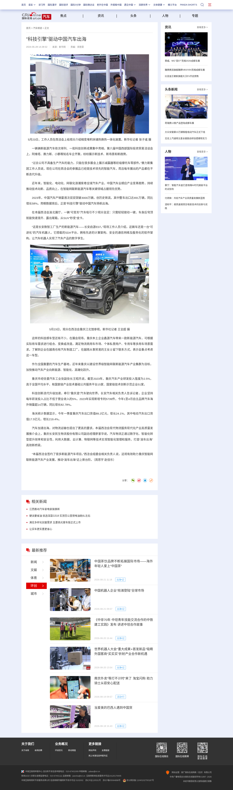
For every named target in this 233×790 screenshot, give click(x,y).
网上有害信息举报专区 (98, 756)
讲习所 (42, 4)
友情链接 (105, 750)
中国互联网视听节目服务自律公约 (35, 780)
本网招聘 (38, 750)
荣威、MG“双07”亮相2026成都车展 (182, 61)
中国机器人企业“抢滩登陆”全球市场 (119, 590)
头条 (133, 16)
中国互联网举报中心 (33, 771)
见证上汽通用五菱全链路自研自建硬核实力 (186, 138)
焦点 (71, 16)
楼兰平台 (172, 4)
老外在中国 (102, 4)
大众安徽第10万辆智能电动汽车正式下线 (185, 132)
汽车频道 (37, 28)
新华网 (62, 47)
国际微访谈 (88, 4)
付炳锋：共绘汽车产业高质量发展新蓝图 (185, 198)
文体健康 (157, 4)
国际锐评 (63, 4)
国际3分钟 (76, 4)
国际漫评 (52, 4)
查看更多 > (202, 27)
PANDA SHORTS (188, 4)
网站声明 (92, 750)
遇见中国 (128, 4)
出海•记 (120, 579)
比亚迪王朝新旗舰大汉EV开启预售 (182, 76)
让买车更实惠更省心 (40, 529)
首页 (23, 4)
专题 (195, 16)
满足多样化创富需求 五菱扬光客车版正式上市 (55, 522)
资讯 (101, 16)
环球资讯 (59, 750)
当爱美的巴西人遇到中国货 (113, 707)
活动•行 (120, 697)
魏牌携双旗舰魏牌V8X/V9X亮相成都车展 (185, 70)
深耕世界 (143, 4)
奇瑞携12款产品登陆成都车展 (179, 123)
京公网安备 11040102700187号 (140, 780)
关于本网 (25, 750)
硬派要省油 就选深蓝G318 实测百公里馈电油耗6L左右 (59, 515)
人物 (165, 16)
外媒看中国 (116, 4)
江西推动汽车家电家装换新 (44, 509)
